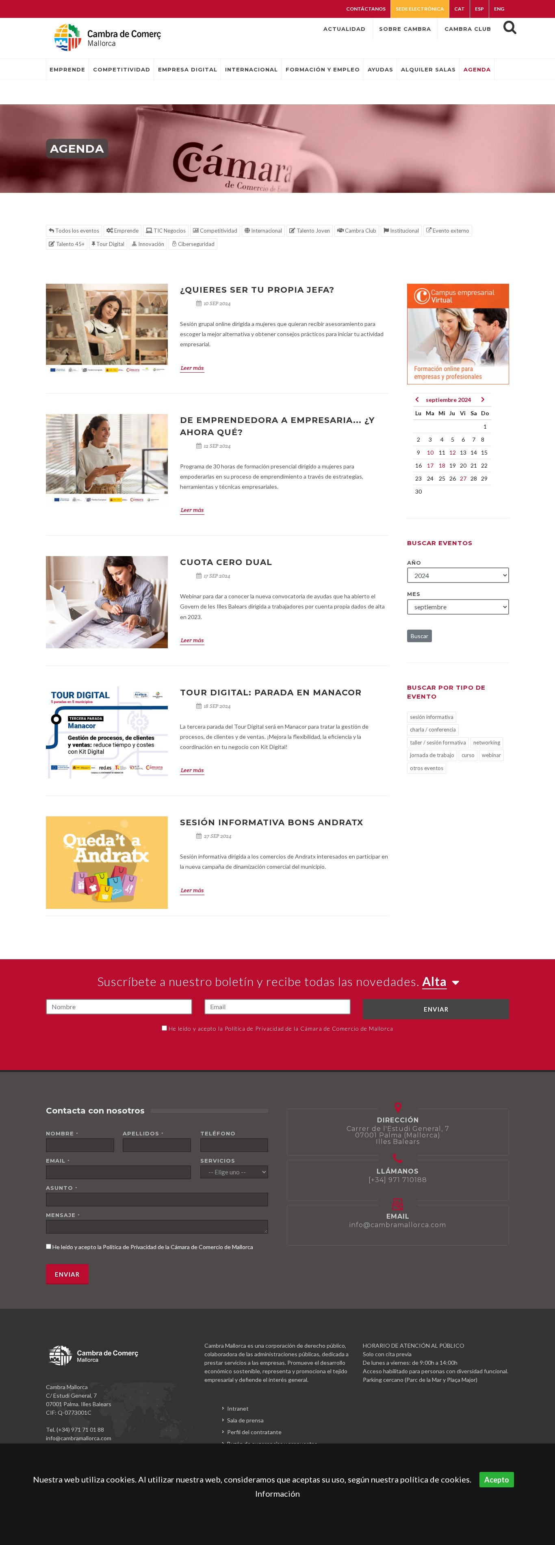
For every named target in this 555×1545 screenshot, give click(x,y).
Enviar (436, 1009)
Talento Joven (312, 230)
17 (430, 465)
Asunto (62, 1188)
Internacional (266, 230)
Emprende (126, 230)
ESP (479, 9)
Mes (414, 594)
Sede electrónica (420, 9)
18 (442, 465)
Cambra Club (360, 230)
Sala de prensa (245, 1420)
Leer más (192, 367)
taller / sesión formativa (438, 742)
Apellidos (143, 1133)
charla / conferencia (433, 729)
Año (414, 562)
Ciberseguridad (196, 244)
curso (468, 755)
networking (486, 742)
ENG (499, 9)
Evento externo (450, 230)
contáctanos (366, 9)
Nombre (62, 1133)
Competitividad (218, 230)
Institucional (404, 230)
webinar (491, 755)
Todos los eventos (76, 230)
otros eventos (426, 768)
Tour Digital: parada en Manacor (271, 692)
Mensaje (63, 1215)
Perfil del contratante (254, 1431)
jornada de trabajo (432, 755)
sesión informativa (431, 717)
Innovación (150, 244)
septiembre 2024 (448, 399)
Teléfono (218, 1133)
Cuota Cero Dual (226, 562)
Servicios (217, 1160)
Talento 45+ (70, 244)
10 (430, 452)
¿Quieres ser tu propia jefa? (257, 290)
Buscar (419, 635)
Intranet (238, 1408)
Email (58, 1160)
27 (463, 478)
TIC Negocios (169, 230)
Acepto (496, 1479)
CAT (459, 9)
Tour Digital (109, 244)
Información (277, 1493)
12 (452, 452)
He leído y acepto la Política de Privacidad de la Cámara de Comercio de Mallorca (281, 1028)
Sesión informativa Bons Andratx (271, 822)
